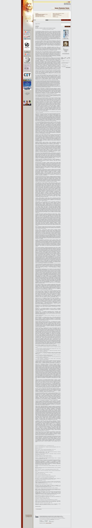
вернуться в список (38, 506)
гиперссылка (52, 519)
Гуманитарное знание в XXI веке (40, 16)
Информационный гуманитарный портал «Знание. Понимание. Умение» (41, 14)
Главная (36, 23)
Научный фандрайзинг (56, 14)
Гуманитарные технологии (39, 15)
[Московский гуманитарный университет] (36, 517)
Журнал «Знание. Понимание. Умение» (58, 13)
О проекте (36, 13)
